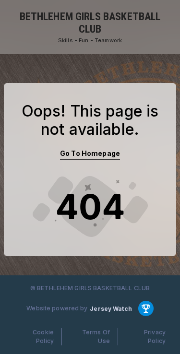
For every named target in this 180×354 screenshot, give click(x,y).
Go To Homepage (90, 153)
